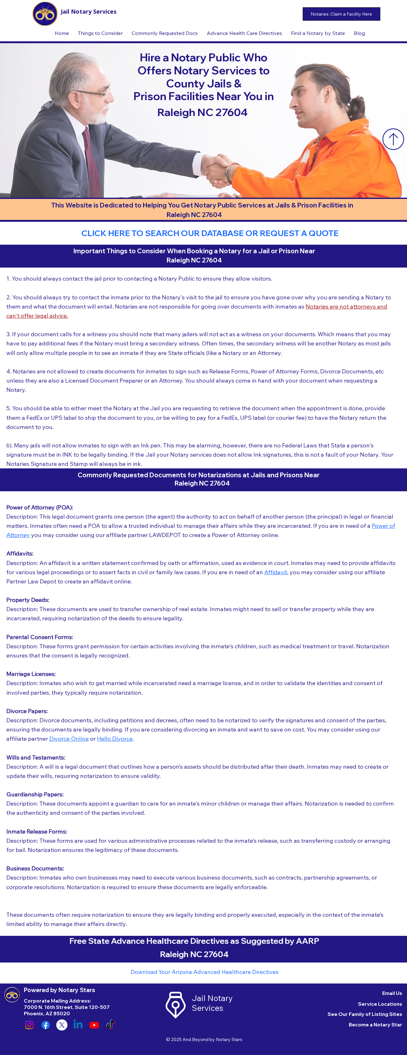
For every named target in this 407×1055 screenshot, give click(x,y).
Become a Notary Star (375, 1025)
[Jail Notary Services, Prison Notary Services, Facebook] (45, 1025)
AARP (307, 941)
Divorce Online (69, 738)
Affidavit (275, 572)
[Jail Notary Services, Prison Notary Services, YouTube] (94, 1025)
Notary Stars (229, 1039)
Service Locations (380, 1004)
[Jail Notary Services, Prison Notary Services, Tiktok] (110, 1025)
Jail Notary (212, 998)
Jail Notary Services (88, 11)
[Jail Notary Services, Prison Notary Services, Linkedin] (78, 1025)
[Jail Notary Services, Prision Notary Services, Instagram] (29, 1025)
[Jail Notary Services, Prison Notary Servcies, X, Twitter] (61, 1025)
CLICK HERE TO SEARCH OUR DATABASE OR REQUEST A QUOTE (210, 233)
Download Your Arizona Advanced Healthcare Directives (205, 972)
